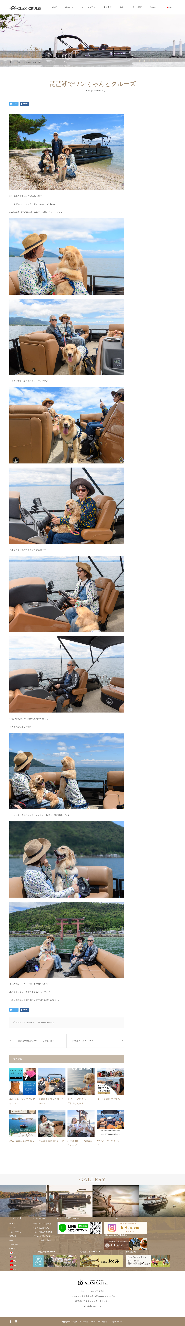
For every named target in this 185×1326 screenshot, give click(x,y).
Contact (153, 7)
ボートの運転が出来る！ (109, 1099)
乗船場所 (107, 7)
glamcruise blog (98, 91)
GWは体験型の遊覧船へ (21, 1141)
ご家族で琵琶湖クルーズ (51, 1141)
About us (69, 7)
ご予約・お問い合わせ (42, 1236)
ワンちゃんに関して (41, 1228)
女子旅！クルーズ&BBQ (83, 1041)
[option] (23, 1201)
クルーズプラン (88, 7)
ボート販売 (137, 7)
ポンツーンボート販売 (42, 1240)
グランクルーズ (28, 1023)
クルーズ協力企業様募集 (42, 1232)
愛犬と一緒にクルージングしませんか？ (36, 1041)
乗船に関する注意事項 (42, 1224)
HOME (54, 7)
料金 (122, 7)
